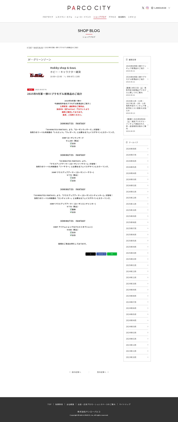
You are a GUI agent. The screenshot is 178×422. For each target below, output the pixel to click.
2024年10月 (131, 283)
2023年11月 (131, 351)
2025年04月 (131, 247)
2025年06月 (131, 234)
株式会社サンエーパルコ (88, 411)
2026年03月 (131, 179)
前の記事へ (76, 372)
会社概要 (70, 404)
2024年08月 (131, 296)
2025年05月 (131, 240)
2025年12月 (131, 197)
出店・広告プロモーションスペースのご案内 (96, 404)
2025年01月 (131, 265)
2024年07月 (131, 302)
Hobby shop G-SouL (63, 68)
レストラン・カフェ (64, 17)
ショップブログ (99, 17)
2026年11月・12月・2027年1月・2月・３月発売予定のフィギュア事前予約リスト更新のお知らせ (136, 107)
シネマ (131, 17)
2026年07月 (131, 155)
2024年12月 (131, 271)
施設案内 (122, 17)
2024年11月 (131, 277)
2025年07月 (131, 228)
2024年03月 (131, 326)
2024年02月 (131, 332)
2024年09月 (131, 289)
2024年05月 (131, 314)
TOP (49, 404)
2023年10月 (131, 357)
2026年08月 (131, 148)
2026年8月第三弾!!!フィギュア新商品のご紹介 (136, 68)
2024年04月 (131, 320)
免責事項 (59, 404)
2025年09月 (131, 216)
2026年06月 (131, 161)
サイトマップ (125, 404)
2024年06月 (131, 308)
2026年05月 (131, 167)
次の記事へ (101, 372)
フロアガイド (47, 17)
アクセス (112, 17)
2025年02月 (131, 259)
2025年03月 (131, 253)
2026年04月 (131, 173)
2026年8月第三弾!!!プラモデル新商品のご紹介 (136, 79)
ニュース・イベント (83, 17)
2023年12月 (131, 345)
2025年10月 (131, 210)
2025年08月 (131, 222)
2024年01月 (131, 339)
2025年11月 (131, 204)
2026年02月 (131, 185)
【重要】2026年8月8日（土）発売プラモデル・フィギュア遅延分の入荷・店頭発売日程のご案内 (136, 125)
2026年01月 (131, 191)
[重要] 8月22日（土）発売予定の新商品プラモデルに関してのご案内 (136, 91)
